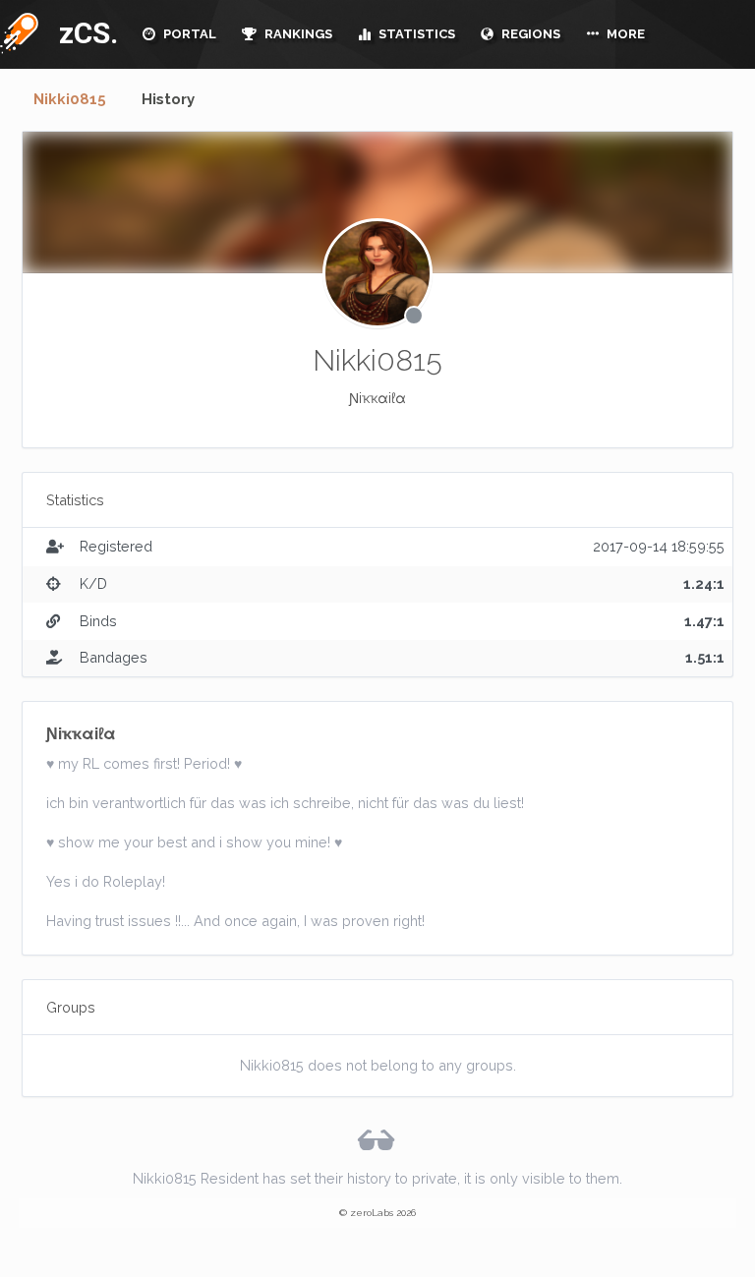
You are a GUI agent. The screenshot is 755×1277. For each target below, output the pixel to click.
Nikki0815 (69, 99)
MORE (624, 34)
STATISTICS (415, 34)
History (168, 99)
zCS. (83, 33)
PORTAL (188, 34)
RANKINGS (296, 34)
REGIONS (529, 34)
